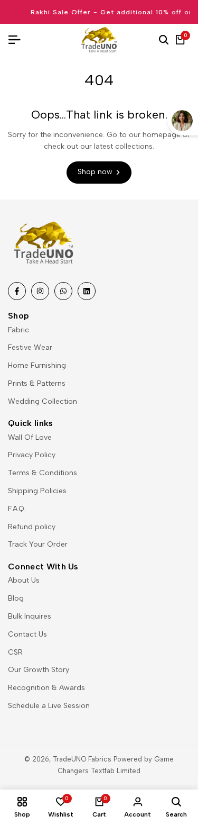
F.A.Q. (16, 508)
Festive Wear (30, 347)
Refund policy (31, 526)
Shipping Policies (37, 490)
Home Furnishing (37, 365)
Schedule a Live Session (49, 705)
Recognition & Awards (46, 687)
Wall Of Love (30, 437)
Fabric (18, 329)
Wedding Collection (42, 401)
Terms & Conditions (42, 472)
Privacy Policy (31, 454)
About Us (24, 580)
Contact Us (27, 634)
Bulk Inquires (29, 616)
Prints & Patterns (36, 383)
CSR (15, 652)
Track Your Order (38, 544)
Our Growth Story (38, 669)
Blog (16, 598)
